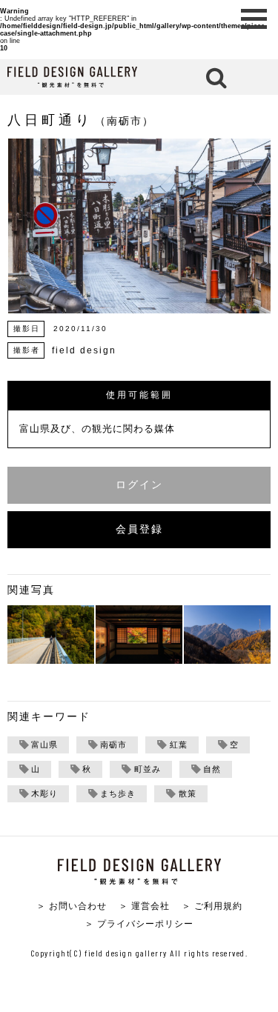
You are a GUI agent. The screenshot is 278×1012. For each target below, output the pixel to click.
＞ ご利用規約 (212, 906)
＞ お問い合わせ (71, 906)
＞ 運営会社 (144, 906)
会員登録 (139, 529)
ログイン (139, 484)
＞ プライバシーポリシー (139, 923)
